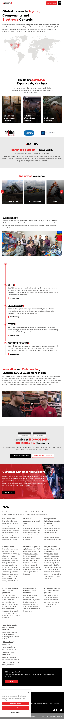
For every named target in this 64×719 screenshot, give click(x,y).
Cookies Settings (15, 712)
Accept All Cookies (15, 703)
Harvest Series (8, 647)
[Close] (28, 692)
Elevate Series (8, 642)
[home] (10, 3)
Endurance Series (9, 662)
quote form (13, 558)
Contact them (13, 615)
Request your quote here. (52, 539)
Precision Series (8, 652)
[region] (15, 704)
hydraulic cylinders (31, 554)
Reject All (15, 708)
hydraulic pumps (52, 554)
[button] (59, 3)
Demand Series (8, 657)
